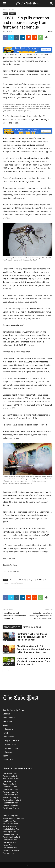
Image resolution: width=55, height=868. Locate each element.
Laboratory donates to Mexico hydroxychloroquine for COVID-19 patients (41, 615)
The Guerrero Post (10, 795)
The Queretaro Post (11, 834)
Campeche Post (9, 784)
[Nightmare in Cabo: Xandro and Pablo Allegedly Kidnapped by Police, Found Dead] (9, 636)
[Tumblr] (16, 37)
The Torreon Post (10, 847)
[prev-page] (4, 670)
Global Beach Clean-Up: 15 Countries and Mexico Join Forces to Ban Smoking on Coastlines (33, 649)
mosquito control (17, 583)
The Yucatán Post (10, 773)
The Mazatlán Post (10, 803)
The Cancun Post (10, 776)
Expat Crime (10, 744)
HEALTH (39, 580)
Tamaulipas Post (9, 831)
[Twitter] (11, 37)
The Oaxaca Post (10, 787)
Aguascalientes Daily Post (13, 818)
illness (47, 580)
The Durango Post (10, 805)
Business (6, 725)
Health (11, 9)
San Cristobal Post (10, 789)
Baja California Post (11, 778)
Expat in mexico (12, 740)
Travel (5, 733)
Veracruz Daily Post (11, 850)
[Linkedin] (22, 37)
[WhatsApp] (40, 37)
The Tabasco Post (10, 781)
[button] (4, 3)
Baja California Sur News (8, 639)
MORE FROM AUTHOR (32, 627)
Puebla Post (8, 845)
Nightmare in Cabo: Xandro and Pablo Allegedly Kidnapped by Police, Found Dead (32, 637)
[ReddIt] (34, 37)
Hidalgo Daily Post (10, 823)
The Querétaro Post (11, 792)
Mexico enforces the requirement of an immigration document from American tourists (33, 661)
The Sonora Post (9, 842)
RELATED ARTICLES (12, 627)
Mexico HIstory (11, 748)
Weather (9, 752)
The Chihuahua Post (11, 837)
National (12, 13)
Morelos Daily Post (10, 815)
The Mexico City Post (11, 808)
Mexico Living (8, 736)
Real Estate (7, 721)
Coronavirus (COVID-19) (18, 580)
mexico (6, 583)
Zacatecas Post (9, 853)
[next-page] (8, 670)
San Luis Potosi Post (11, 829)
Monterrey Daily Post (11, 797)
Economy (9, 729)
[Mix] (28, 37)
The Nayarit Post (10, 839)
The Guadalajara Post (12, 800)
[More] (46, 37)
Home (5, 9)
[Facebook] (5, 37)
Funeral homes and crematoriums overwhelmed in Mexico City (14, 615)
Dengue (31, 580)
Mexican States (9, 717)
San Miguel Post (9, 821)
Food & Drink (8, 759)
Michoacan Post (9, 826)
